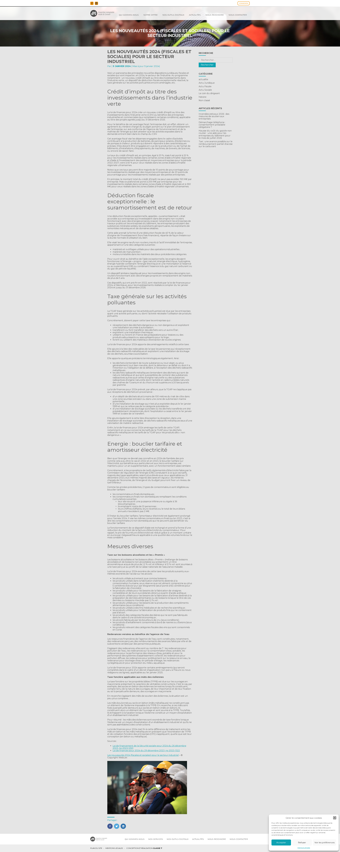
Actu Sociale (205, 90)
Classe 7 (157, 848)
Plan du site (96, 848)
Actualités (195, 15)
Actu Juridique (207, 83)
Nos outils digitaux (173, 15)
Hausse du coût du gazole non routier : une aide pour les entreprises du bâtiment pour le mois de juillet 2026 (215, 134)
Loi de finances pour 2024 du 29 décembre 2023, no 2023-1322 (146, 750)
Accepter (281, 842)
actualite (203, 79)
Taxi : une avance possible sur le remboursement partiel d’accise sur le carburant (216, 144)
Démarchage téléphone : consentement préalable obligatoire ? (212, 125)
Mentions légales (304, 848)
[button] (334, 818)
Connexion (243, 3)
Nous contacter (238, 15)
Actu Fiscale (205, 86)
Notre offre (150, 15)
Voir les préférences (324, 842)
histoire (202, 97)
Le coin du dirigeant (209, 93)
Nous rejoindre (214, 15)
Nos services (155, 839)
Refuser (302, 842)
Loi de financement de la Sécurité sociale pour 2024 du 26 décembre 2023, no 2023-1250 (149, 746)
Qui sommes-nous (129, 15)
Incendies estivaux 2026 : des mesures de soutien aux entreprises (214, 116)
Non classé (204, 100)
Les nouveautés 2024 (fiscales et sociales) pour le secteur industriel (143, 755)
